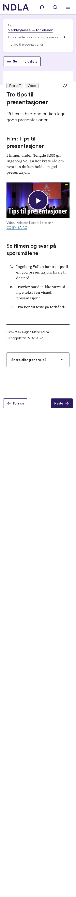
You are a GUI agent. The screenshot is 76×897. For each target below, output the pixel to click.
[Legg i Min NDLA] (65, 85)
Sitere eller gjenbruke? (28, 360)
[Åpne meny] (68, 7)
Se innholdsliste (25, 61)
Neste (58, 403)
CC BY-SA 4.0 (16, 227)
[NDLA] (16, 7)
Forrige (18, 403)
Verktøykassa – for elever (30, 30)
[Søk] (55, 7)
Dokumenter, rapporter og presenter (34, 37)
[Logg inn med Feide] (42, 7)
